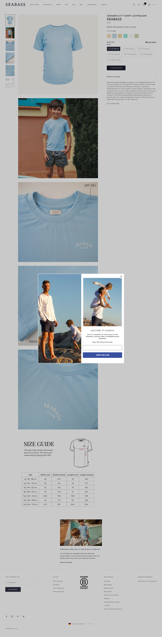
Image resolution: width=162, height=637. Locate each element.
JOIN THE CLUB (102, 355)
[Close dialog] (121, 276)
